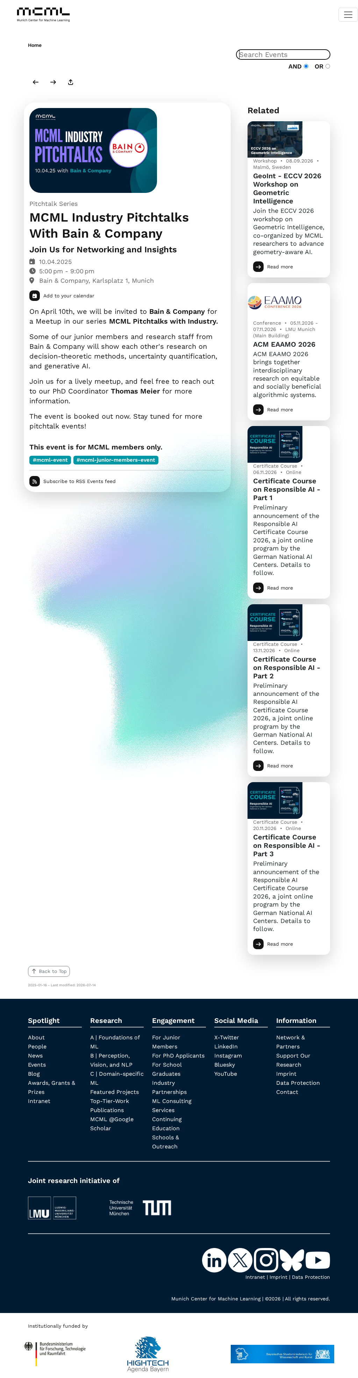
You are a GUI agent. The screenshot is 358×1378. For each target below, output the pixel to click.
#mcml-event (50, 460)
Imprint (286, 1073)
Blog (34, 1073)
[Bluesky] (293, 1260)
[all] (70, 83)
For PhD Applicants (178, 1055)
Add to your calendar (68, 295)
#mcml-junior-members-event (116, 460)
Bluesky (224, 1064)
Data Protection (298, 1083)
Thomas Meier (135, 391)
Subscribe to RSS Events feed (79, 481)
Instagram (228, 1055)
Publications (107, 1110)
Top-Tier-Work (109, 1101)
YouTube (225, 1073)
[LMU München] (62, 1204)
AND (296, 66)
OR (317, 66)
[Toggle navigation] (348, 15)
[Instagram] (267, 1260)
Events (37, 1064)
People (37, 1046)
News (35, 1055)
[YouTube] (318, 1260)
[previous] (35, 83)
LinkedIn (226, 1046)
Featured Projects (114, 1092)
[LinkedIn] (215, 1260)
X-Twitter (226, 1037)
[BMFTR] (55, 1351)
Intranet (39, 1101)
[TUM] (140, 1204)
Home (35, 45)
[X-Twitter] (241, 1260)
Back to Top (53, 971)
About (36, 1037)
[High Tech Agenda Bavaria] (148, 1351)
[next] (53, 83)
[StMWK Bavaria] (282, 1351)
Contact (287, 1092)
